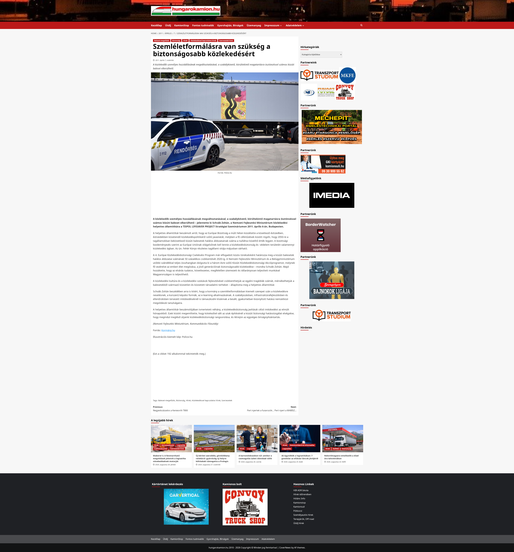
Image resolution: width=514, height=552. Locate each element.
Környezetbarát (168, 445)
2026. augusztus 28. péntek (165, 465)
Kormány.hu (168, 330)
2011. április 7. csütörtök (164, 60)
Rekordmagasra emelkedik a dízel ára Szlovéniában (341, 457)
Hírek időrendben (302, 494)
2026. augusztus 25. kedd (293, 462)
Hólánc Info (299, 498)
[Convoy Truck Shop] (245, 506)
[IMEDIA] (331, 195)
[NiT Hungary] (309, 92)
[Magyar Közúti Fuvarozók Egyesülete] (347, 75)
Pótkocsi (297, 510)
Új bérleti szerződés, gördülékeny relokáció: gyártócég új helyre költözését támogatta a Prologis (213, 458)
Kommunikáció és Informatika (302, 445)
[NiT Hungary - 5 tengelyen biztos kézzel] (331, 280)
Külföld (336, 449)
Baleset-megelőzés (161, 40)
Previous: (170, 408)
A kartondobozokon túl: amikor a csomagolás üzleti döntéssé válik (255, 457)
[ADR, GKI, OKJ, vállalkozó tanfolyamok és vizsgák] (320, 75)
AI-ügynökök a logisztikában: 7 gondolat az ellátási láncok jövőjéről (299, 457)
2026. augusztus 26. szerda (251, 462)
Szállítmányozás (160, 449)
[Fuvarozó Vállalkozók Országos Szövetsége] (326, 92)
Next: (271, 408)
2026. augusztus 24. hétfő (336, 462)
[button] (361, 25)
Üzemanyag (254, 25)
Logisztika (181, 445)
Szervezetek (227, 400)
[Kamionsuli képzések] (323, 163)
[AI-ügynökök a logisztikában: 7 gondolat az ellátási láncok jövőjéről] (299, 438)
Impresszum (271, 25)
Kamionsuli (299, 506)
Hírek (185, 40)
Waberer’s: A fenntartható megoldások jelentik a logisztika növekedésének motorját (169, 458)
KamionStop (181, 25)
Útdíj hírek (298, 523)
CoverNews (285, 547)
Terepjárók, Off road (303, 519)
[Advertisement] (225, 196)
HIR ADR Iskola (300, 490)
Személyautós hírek (303, 514)
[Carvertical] (186, 506)
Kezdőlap (156, 25)
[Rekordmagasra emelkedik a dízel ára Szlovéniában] (342, 438)
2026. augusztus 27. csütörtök (209, 465)
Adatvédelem (294, 25)
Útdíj (168, 25)
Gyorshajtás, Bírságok (230, 25)
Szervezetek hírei (226, 40)
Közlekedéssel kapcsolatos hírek (203, 40)
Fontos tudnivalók (203, 25)
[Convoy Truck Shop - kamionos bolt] (345, 92)
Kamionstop (299, 502)
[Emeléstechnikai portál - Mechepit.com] (332, 126)
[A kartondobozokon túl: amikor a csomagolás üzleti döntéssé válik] (257, 438)
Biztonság (176, 40)
